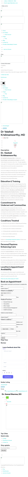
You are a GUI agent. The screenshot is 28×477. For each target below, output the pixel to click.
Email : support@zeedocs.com (11, 3)
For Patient (5, 32)
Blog (4, 40)
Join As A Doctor (7, 473)
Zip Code (18, 331)
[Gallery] (6, 403)
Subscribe (3, 450)
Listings (4, 438)
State (12, 329)
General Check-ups (8, 302)
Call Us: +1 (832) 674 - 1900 (10, 1)
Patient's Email (4, 317)
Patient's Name (4, 288)
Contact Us (5, 42)
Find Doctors (4, 77)
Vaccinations (6, 303)
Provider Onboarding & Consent (10, 44)
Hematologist (6, 125)
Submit (2, 337)
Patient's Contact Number (7, 312)
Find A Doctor (8, 34)
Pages (4, 36)
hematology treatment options (13, 239)
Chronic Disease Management (10, 307)
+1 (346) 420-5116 (5, 74)
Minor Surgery (7, 305)
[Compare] (15, 141)
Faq (6, 38)
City (17, 326)
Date (2, 295)
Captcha (3, 333)
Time (17, 297)
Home (4, 30)
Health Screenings (8, 309)
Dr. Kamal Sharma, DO (11, 394)
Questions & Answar (7, 440)
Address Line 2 (19, 324)
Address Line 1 (19, 322)
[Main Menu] (3, 83)
